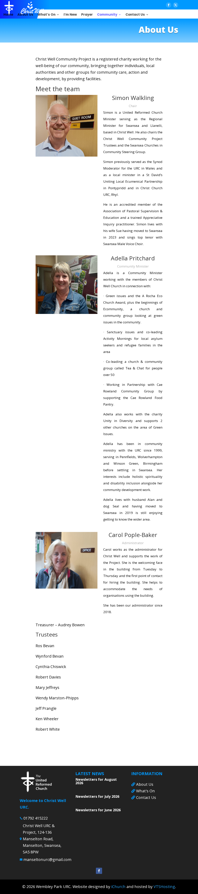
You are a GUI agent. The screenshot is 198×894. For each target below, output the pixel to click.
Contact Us (135, 15)
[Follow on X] (175, 5)
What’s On (46, 15)
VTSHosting (164, 886)
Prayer (87, 15)
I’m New (70, 15)
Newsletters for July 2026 (97, 796)
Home (8, 15)
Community (107, 15)
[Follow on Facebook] (168, 5)
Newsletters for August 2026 (96, 781)
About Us (25, 15)
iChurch (118, 886)
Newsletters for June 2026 (98, 810)
